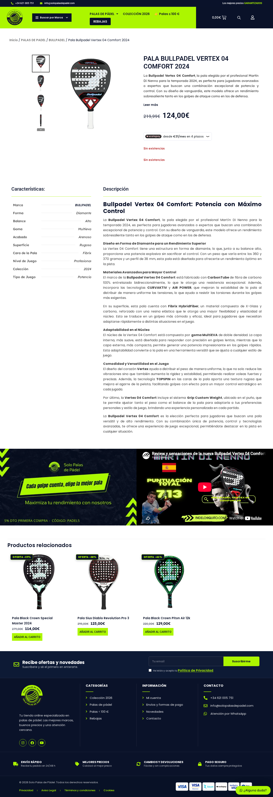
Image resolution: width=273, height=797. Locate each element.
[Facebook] (32, 742)
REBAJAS (100, 21)
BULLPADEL (57, 40)
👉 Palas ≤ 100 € (166, 14)
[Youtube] (41, 742)
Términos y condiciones (79, 790)
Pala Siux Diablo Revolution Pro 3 (103, 618)
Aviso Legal (48, 790)
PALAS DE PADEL (33, 40)
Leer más (150, 105)
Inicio (13, 40)
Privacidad (26, 790)
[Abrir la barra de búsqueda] (239, 17)
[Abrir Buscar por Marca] (67, 17)
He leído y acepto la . (183, 671)
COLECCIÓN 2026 (136, 14)
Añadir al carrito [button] (27, 637)
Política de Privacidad (195, 670)
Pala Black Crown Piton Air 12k (166, 618)
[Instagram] (23, 742)
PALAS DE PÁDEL (102, 14)
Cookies (109, 790)
